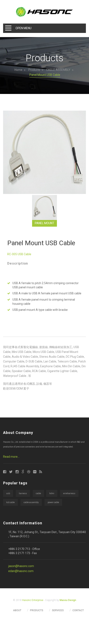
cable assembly (31, 502)
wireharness (69, 493)
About (17, 610)
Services (58, 610)
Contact (78, 610)
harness (23, 493)
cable (38, 493)
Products (34, 69)
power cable (53, 502)
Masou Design (68, 600)
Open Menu (23, 28)
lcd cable (10, 502)
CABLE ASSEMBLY (58, 69)
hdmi (51, 493)
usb (8, 493)
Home (18, 69)
